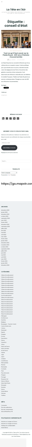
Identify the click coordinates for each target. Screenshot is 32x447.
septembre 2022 (5, 226)
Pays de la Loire (5, 373)
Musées (3, 364)
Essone (3, 336)
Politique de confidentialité (8, 425)
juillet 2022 (4, 228)
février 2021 (4, 261)
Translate (13, 175)
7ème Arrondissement (7, 309)
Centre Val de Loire (6, 326)
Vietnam (3, 393)
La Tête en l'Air (16, 9)
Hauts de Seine (5, 348)
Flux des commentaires (7, 409)
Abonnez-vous (9, 147)
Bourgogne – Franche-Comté (8, 324)
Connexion (4, 405)
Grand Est (3, 342)
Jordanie (3, 358)
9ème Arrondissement (7, 314)
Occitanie (3, 369)
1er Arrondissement (16, 50)
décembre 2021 (5, 242)
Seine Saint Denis (5, 383)
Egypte (3, 332)
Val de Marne (4, 391)
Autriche (3, 320)
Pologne (3, 375)
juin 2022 (3, 230)
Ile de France (4, 350)
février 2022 (4, 238)
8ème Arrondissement (7, 312)
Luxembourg (4, 360)
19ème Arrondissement (7, 293)
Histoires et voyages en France (9, 421)
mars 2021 (4, 259)
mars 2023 (4, 220)
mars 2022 (4, 236)
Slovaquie (3, 385)
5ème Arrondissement (7, 305)
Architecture (4, 318)
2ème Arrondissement (7, 299)
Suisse (3, 389)
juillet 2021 (4, 251)
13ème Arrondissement (7, 281)
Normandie (4, 366)
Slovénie (3, 387)
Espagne (3, 334)
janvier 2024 (4, 212)
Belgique (3, 322)
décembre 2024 (5, 210)
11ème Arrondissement (7, 277)
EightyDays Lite (26, 434)
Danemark (3, 330)
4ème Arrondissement (7, 303)
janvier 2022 (4, 240)
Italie (2, 354)
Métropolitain (4, 362)
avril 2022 (3, 234)
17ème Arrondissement (7, 289)
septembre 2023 (5, 218)
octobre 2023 (4, 216)
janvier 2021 (4, 263)
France (3, 340)
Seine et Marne (5, 381)
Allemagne (4, 316)
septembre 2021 (5, 249)
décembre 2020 (5, 265)
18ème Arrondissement (7, 291)
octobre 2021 (4, 246)
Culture (3, 328)
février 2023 (4, 222)
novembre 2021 (5, 244)
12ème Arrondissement (7, 279)
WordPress (16, 434)
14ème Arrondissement (7, 283)
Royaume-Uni (4, 379)
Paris (2, 371)
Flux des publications (6, 407)
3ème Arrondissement (7, 301)
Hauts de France (5, 346)
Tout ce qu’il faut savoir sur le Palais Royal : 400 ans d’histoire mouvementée (16, 55)
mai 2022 (3, 232)
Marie (13, 59)
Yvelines (3, 395)
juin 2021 (3, 253)
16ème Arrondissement (7, 287)
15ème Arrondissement (7, 285)
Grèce (2, 344)
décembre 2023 (5, 214)
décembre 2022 (5, 224)
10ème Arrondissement (7, 275)
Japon (2, 356)
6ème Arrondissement (7, 307)
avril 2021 (3, 257)
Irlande (3, 352)
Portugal (3, 377)
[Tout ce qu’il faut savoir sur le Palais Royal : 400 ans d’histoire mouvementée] (16, 39)
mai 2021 (3, 255)
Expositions (4, 338)
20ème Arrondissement (7, 297)
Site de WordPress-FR (7, 411)
